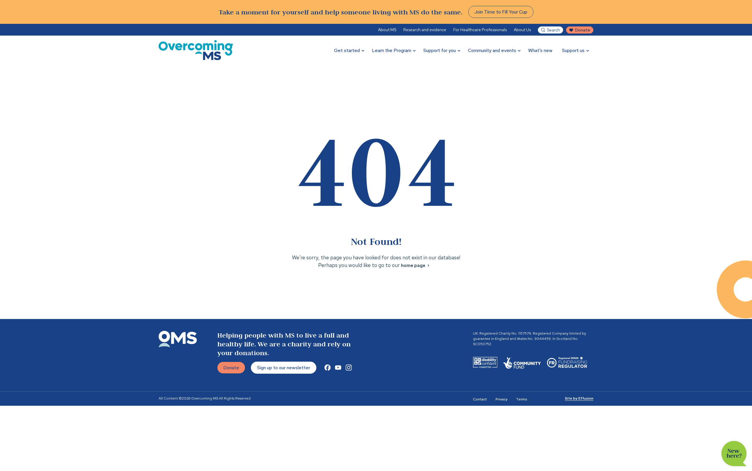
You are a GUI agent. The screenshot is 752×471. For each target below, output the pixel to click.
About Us (522, 29)
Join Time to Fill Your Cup (500, 12)
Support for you (439, 50)
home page (413, 265)
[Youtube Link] (338, 367)
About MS (387, 29)
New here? (734, 454)
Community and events (492, 50)
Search (553, 30)
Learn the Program (391, 50)
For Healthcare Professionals (480, 29)
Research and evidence (424, 29)
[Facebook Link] (327, 367)
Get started (347, 50)
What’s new (540, 50)
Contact (480, 399)
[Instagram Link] (348, 367)
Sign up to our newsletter (283, 368)
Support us (573, 50)
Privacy (501, 399)
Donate (582, 30)
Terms (521, 399)
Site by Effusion (579, 398)
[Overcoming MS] (196, 50)
